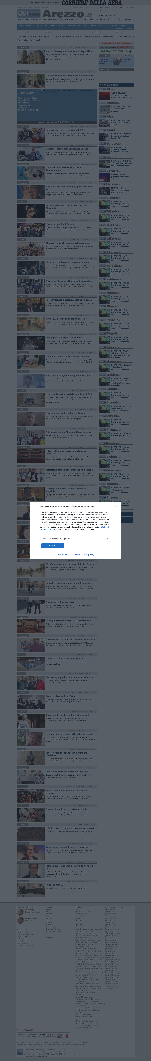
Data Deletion (62, 555)
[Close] (116, 506)
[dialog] (75, 530)
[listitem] (75, 538)
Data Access (75, 555)
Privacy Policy (89, 555)
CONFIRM (52, 546)
